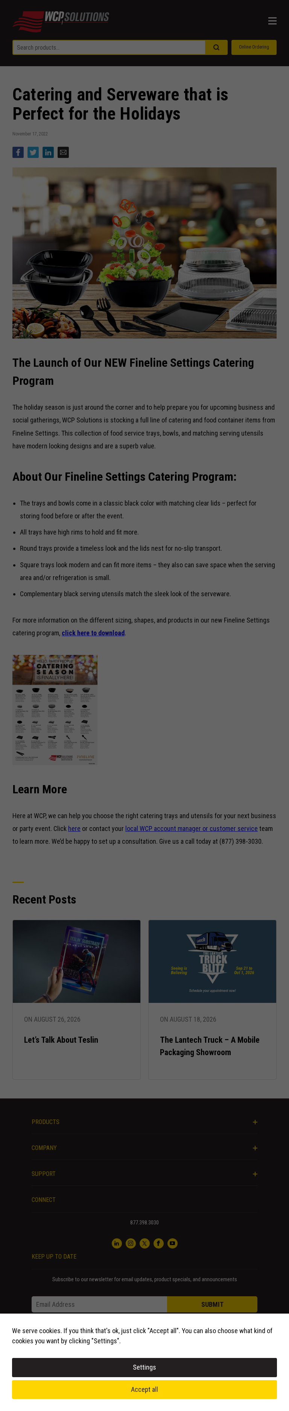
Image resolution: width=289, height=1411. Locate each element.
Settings (144, 1367)
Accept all (144, 1389)
